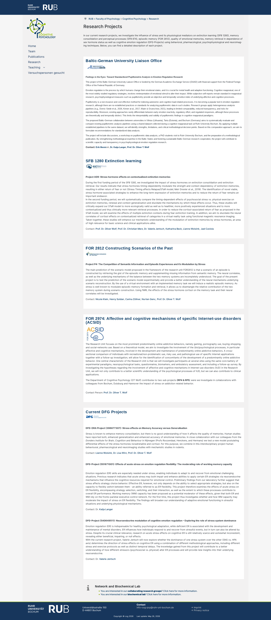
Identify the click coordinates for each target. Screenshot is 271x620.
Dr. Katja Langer (118, 147)
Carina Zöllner (132, 299)
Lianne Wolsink (191, 228)
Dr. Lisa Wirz (120, 452)
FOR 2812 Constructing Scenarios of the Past (129, 248)
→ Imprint (196, 607)
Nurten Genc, (149, 299)
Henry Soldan (117, 299)
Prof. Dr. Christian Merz (130, 228)
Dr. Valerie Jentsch (154, 228)
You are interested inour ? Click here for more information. (149, 591)
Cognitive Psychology (134, 18)
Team (37, 51)
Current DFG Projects (106, 412)
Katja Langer (106, 509)
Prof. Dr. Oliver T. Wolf (138, 147)
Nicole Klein (102, 299)
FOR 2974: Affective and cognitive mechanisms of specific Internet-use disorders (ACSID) (163, 320)
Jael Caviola (207, 228)
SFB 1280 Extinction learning (113, 161)
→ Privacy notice (200, 610)
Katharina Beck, (174, 228)
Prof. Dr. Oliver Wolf (106, 228)
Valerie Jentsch (107, 559)
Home (37, 46)
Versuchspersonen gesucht (51, 72)
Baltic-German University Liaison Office (124, 61)
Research (40, 62)
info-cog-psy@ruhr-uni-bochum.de (155, 607)
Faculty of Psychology (108, 18)
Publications (42, 56)
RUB (91, 18)
